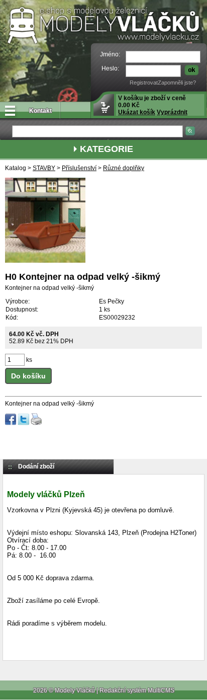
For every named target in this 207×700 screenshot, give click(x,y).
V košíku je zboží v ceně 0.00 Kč (152, 105)
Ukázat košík (136, 112)
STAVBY (44, 168)
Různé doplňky (123, 168)
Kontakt (40, 110)
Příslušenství (79, 168)
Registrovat (144, 83)
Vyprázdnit (172, 112)
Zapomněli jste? (177, 83)
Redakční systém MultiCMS (136, 690)
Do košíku (28, 376)
